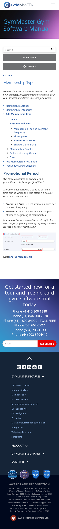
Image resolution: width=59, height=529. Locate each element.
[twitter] (24, 368)
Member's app (18, 394)
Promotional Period (25, 140)
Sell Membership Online (23, 153)
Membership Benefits (21, 149)
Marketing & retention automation (28, 422)
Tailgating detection (21, 432)
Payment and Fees (20, 123)
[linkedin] (29, 368)
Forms (13, 157)
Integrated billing (19, 389)
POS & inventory (19, 399)
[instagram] (19, 368)
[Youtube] (34, 368)
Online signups (18, 413)
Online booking (19, 408)
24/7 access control (20, 385)
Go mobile (16, 418)
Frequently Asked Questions (21, 165)
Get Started (47, 343)
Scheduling (16, 436)
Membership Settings (18, 105)
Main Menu (29, 57)
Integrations (17, 427)
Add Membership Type (18, 114)
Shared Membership (25, 144)
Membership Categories (19, 109)
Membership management (24, 404)
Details (13, 119)
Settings (31, 66)
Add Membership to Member (22, 161)
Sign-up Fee (20, 136)
